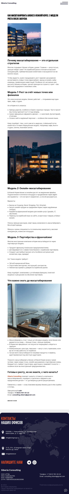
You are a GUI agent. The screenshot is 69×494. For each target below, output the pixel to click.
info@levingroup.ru (12, 438)
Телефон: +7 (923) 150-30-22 (50, 474)
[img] (64, 3)
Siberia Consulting (8, 3)
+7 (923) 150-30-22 (21, 393)
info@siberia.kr (11, 454)
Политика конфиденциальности (51, 485)
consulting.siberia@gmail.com (23, 395)
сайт (20, 391)
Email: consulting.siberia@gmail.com (52, 476)
